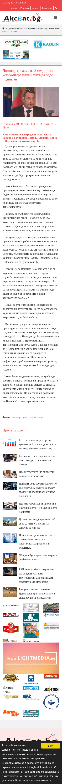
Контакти (47, 8)
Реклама (24, 8)
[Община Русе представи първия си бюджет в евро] (10, 558)
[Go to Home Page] (3, 28)
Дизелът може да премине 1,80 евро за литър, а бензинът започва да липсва (37, 523)
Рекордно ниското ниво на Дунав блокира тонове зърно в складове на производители (37, 593)
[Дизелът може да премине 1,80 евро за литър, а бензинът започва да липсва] (10, 521)
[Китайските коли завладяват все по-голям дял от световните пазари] (10, 457)
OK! (50, 746)
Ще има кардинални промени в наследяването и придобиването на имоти (38, 507)
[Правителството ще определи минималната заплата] (10, 473)
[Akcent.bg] (22, 17)
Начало (13, 8)
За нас (35, 8)
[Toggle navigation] (55, 17)
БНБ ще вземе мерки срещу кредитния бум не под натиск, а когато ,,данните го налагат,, (37, 444)
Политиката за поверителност (34, 780)
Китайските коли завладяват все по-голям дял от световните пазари (38, 460)
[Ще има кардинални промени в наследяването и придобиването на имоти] (10, 505)
